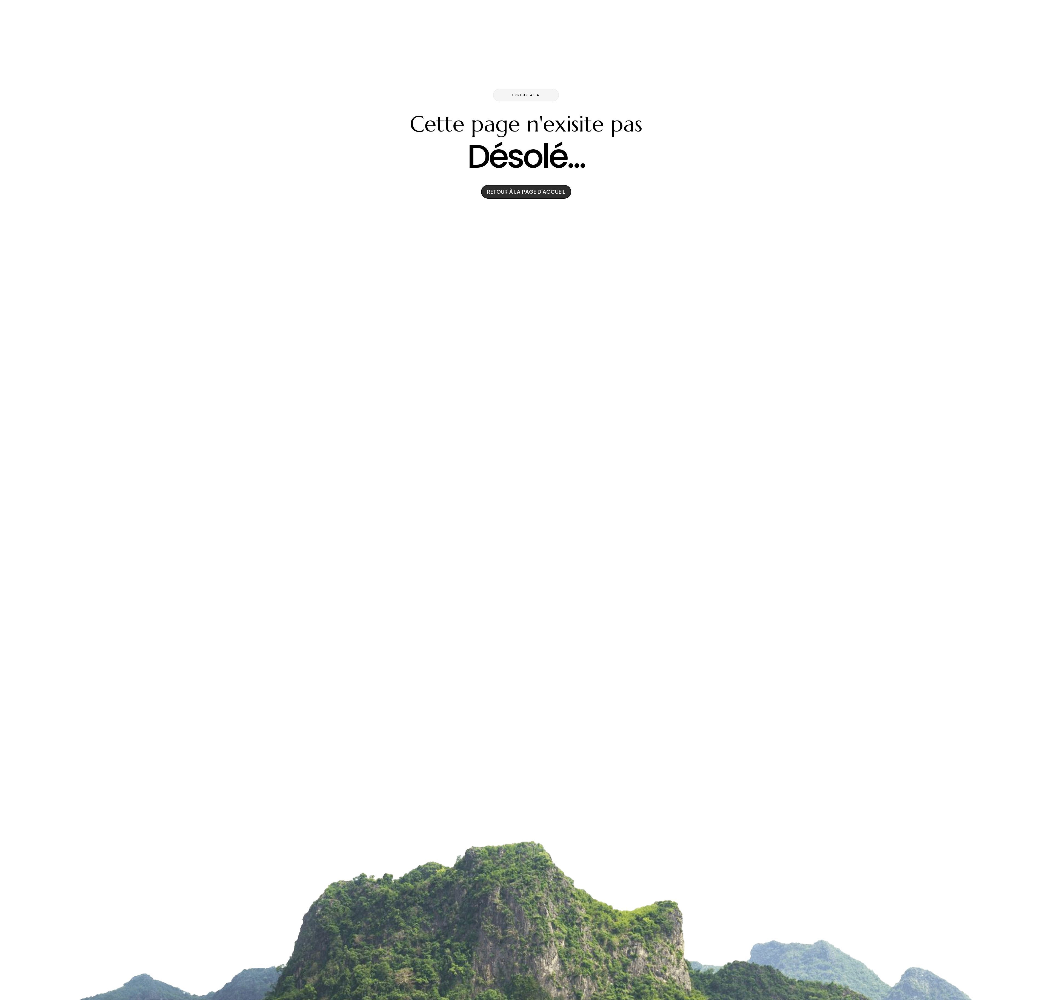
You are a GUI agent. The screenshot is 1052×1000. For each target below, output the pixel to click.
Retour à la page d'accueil (526, 192)
